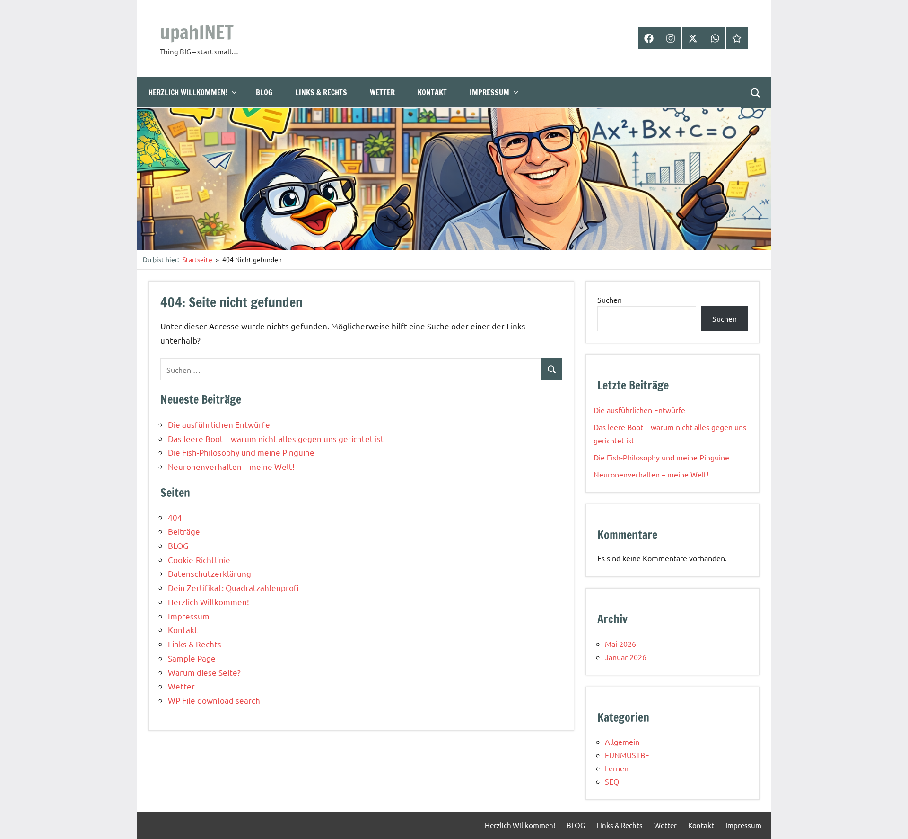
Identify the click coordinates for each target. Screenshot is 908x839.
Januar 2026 (625, 657)
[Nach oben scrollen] (888, 819)
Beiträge (184, 531)
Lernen (617, 768)
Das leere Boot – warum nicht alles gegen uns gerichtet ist (276, 438)
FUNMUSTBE (627, 755)
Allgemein (622, 741)
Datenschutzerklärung (209, 573)
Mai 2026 (620, 643)
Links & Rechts (321, 92)
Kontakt (432, 92)
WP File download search (214, 700)
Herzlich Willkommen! (187, 92)
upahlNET (197, 31)
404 (175, 517)
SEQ (612, 781)
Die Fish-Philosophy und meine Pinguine (241, 452)
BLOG (264, 92)
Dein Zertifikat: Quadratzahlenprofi (233, 587)
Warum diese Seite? (204, 672)
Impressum (489, 92)
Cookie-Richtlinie (199, 560)
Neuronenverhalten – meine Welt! (231, 466)
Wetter (382, 92)
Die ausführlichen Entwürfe (219, 424)
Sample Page (192, 658)
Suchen (609, 299)
